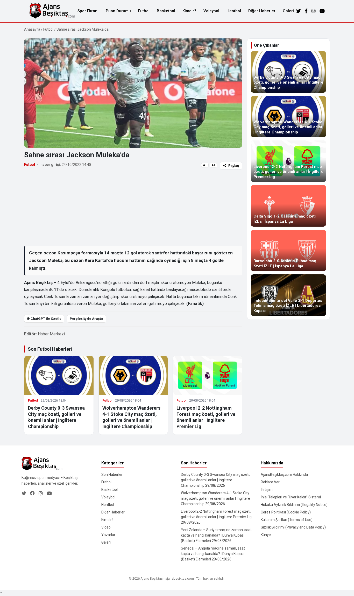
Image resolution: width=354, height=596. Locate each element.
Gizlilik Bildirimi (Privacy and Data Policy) (293, 527)
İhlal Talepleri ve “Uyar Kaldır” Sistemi (291, 497)
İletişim (267, 489)
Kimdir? (189, 11)
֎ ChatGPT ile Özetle (44, 319)
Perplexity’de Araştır (86, 319)
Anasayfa (32, 29)
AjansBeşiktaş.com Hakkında (284, 474)
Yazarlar (108, 535)
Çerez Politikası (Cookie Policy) (286, 512)
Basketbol (166, 11)
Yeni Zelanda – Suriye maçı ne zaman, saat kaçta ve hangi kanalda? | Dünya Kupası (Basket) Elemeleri (216, 535)
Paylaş (233, 166)
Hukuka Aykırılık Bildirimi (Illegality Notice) (294, 505)
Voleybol (211, 11)
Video (106, 527)
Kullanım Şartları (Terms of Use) (287, 520)
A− (205, 165)
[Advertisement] (133, 207)
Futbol (144, 11)
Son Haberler (112, 474)
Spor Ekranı (87, 11)
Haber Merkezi (51, 333)
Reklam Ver (270, 482)
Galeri (288, 11)
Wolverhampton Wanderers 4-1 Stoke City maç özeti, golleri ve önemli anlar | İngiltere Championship (215, 498)
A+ (213, 165)
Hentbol (233, 11)
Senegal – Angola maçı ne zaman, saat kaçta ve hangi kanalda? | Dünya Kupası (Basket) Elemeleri (213, 553)
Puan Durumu (118, 11)
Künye (266, 535)
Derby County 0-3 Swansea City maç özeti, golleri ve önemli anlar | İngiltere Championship (215, 479)
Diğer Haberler (261, 11)
